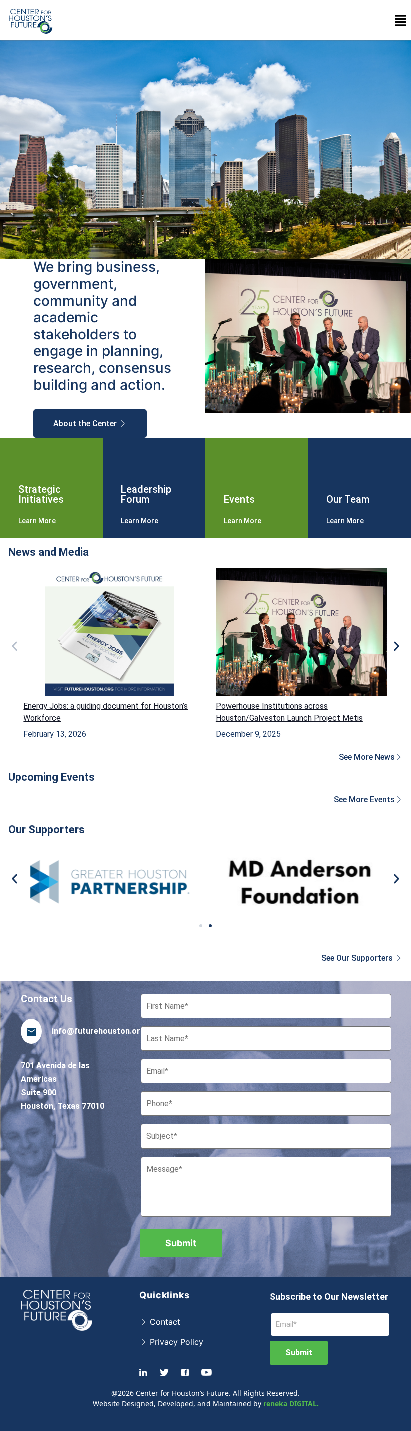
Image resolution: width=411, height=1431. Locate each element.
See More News (367, 757)
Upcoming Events (51, 777)
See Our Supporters (358, 958)
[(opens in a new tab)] (109, 632)
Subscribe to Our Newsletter (329, 1296)
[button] (401, 20)
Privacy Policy (175, 1342)
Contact (163, 1322)
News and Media (48, 552)
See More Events (364, 799)
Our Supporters (46, 829)
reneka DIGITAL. (291, 1403)
